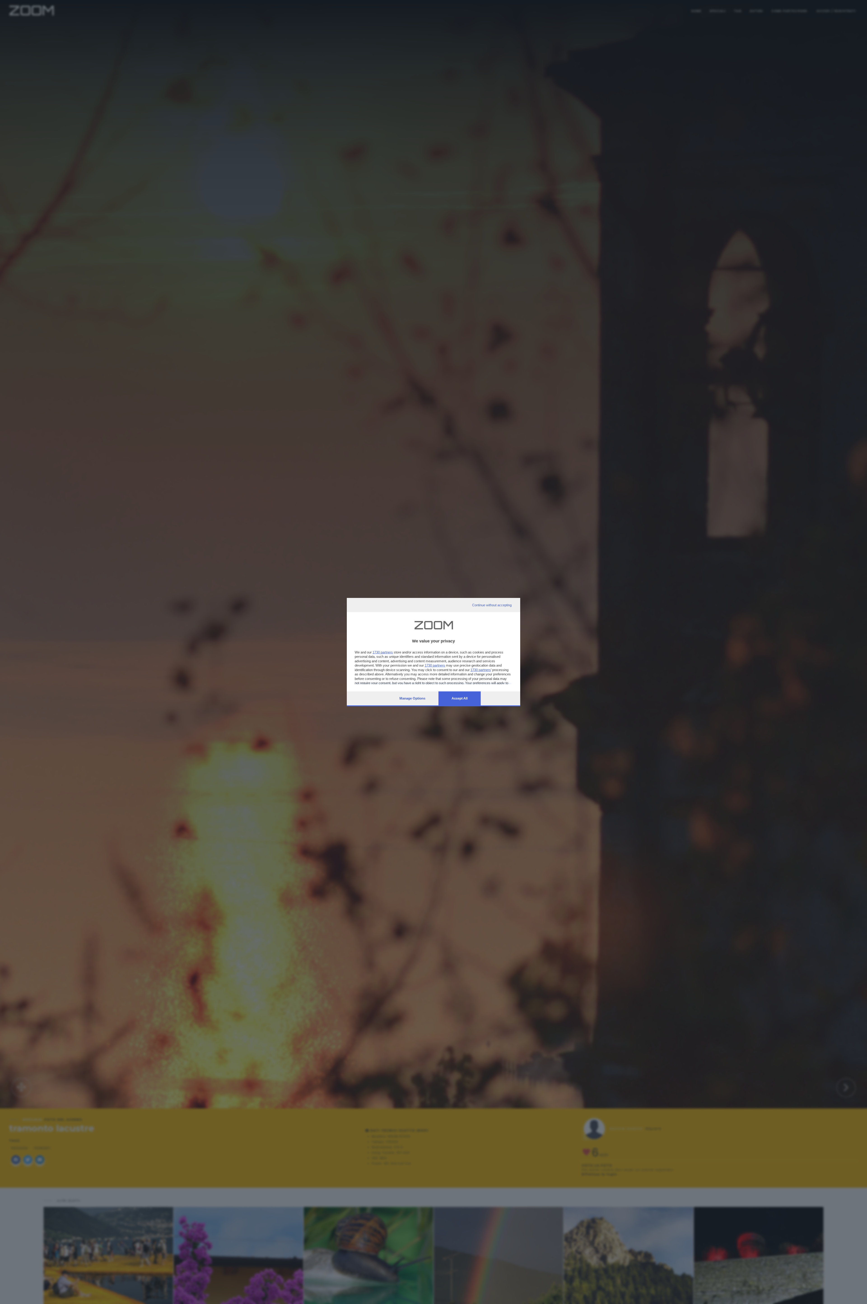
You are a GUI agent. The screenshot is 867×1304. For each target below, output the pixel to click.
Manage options (412, 698)
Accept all (460, 698)
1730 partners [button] (383, 652)
